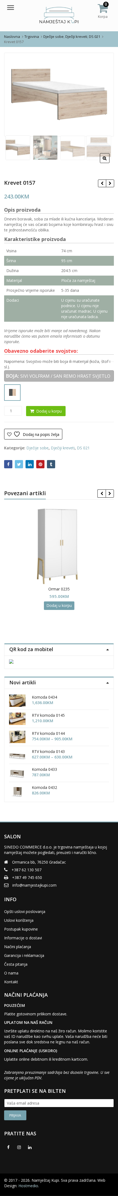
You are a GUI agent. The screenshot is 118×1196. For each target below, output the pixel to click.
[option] (59, 94)
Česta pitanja (15, 964)
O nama (11, 973)
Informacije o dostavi (23, 937)
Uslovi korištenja (18, 920)
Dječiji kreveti (63, 447)
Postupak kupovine (21, 929)
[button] (109, 162)
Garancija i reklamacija (24, 955)
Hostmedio (28, 1185)
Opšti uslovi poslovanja (24, 911)
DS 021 (83, 447)
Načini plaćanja (17, 946)
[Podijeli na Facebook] (8, 464)
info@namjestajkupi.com (34, 885)
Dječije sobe (37, 447)
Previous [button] (14, 94)
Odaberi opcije (86, 617)
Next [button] (104, 94)
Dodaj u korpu (49, 411)
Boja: (12, 375)
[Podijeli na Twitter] (19, 464)
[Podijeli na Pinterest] (40, 464)
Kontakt (11, 981)
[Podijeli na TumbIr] (51, 464)
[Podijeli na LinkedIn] (30, 464)
